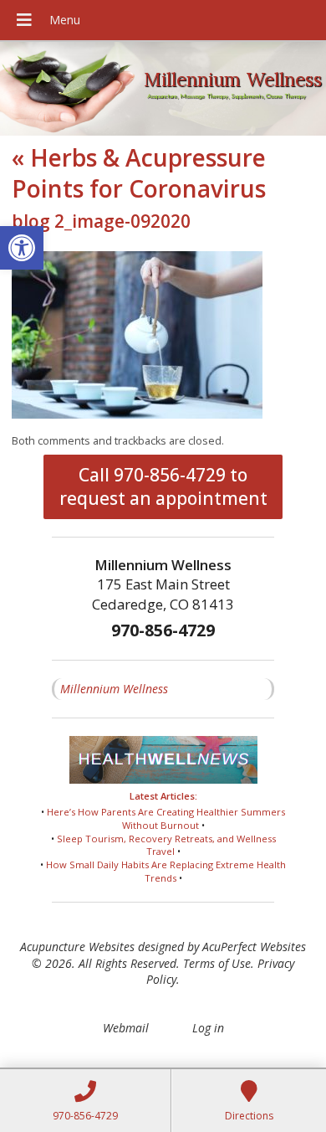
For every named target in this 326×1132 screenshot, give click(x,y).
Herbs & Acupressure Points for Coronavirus (139, 172)
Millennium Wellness (114, 689)
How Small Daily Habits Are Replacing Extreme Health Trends (166, 871)
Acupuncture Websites (77, 946)
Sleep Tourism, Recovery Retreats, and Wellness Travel (166, 845)
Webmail (126, 1028)
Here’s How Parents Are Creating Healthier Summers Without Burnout (166, 818)
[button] (21, 248)
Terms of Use (217, 963)
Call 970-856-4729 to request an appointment (163, 486)
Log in (208, 1028)
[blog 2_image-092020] (137, 414)
